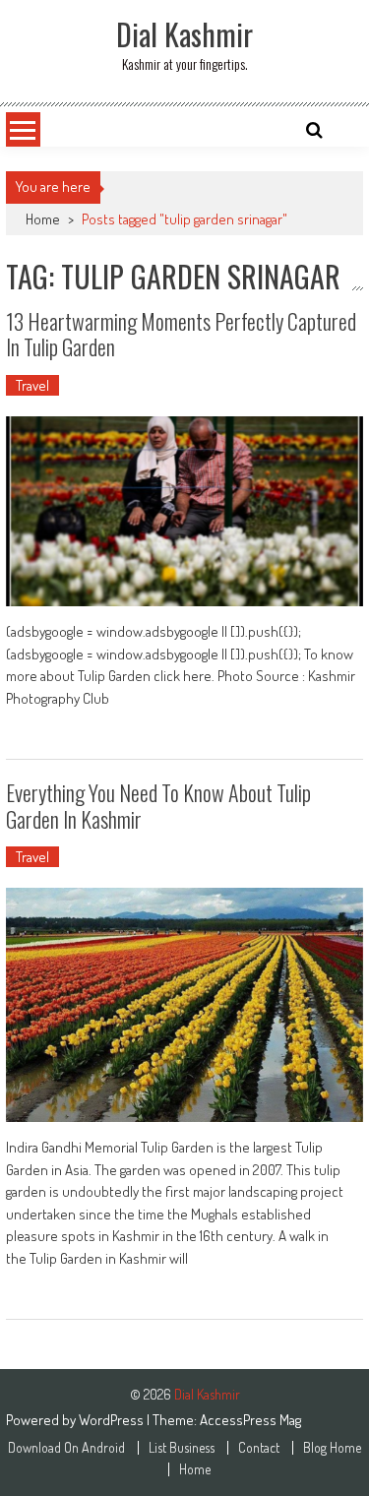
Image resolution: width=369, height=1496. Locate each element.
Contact (258, 1448)
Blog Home (332, 1448)
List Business (182, 1448)
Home (43, 219)
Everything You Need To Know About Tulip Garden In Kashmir (158, 805)
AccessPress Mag (250, 1419)
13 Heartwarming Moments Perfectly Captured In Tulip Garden (181, 333)
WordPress (113, 1419)
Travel (32, 385)
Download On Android (66, 1448)
